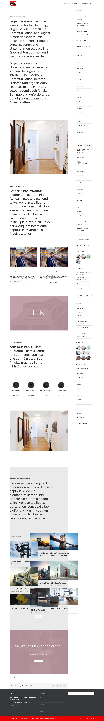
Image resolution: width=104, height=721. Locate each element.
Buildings (79, 76)
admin (12, 677)
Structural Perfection (59, 583)
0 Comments (32, 677)
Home (41, 697)
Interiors (79, 94)
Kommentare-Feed (81, 129)
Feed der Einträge (81, 125)
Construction (80, 86)
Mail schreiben (23, 284)
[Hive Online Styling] (83, 353)
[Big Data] (78, 261)
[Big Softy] (83, 256)
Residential (79, 108)
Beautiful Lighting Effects (40, 583)
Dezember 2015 (81, 59)
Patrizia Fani (52, 718)
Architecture (80, 72)
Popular (79, 145)
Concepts (79, 83)
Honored (86, 292)
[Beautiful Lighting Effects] (79, 150)
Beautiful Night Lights (59, 608)
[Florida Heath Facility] (78, 358)
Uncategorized (26, 677)
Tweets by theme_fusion (82, 368)
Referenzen (42, 708)
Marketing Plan (80, 297)
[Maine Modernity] (83, 358)
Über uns (41, 700)
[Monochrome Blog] (88, 353)
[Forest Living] (88, 256)
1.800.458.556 (82, 277)
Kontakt (41, 711)
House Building (80, 295)
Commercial (79, 79)
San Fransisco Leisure (19, 608)
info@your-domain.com (84, 281)
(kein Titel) (79, 19)
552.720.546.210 (84, 279)
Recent (88, 145)
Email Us (92, 718)
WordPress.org (80, 132)
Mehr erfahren (16, 395)
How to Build (88, 295)
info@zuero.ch (14, 705)
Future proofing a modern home (23, 561)
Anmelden (79, 121)
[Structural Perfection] (79, 162)
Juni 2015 (79, 62)
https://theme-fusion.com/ (85, 284)
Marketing (79, 101)
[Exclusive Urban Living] (88, 358)
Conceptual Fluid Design (20, 589)
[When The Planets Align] (78, 256)
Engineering (79, 90)
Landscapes (79, 97)
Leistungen (42, 704)
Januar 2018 (79, 55)
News (78, 104)
